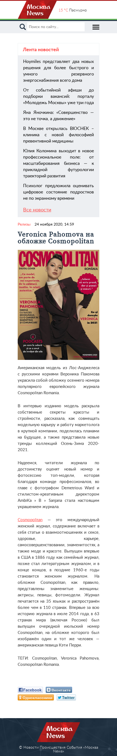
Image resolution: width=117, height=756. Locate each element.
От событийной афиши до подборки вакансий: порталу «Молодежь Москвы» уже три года (58, 96)
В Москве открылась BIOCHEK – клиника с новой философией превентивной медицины (58, 134)
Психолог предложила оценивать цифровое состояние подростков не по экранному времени (58, 192)
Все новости (37, 210)
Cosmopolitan (30, 520)
